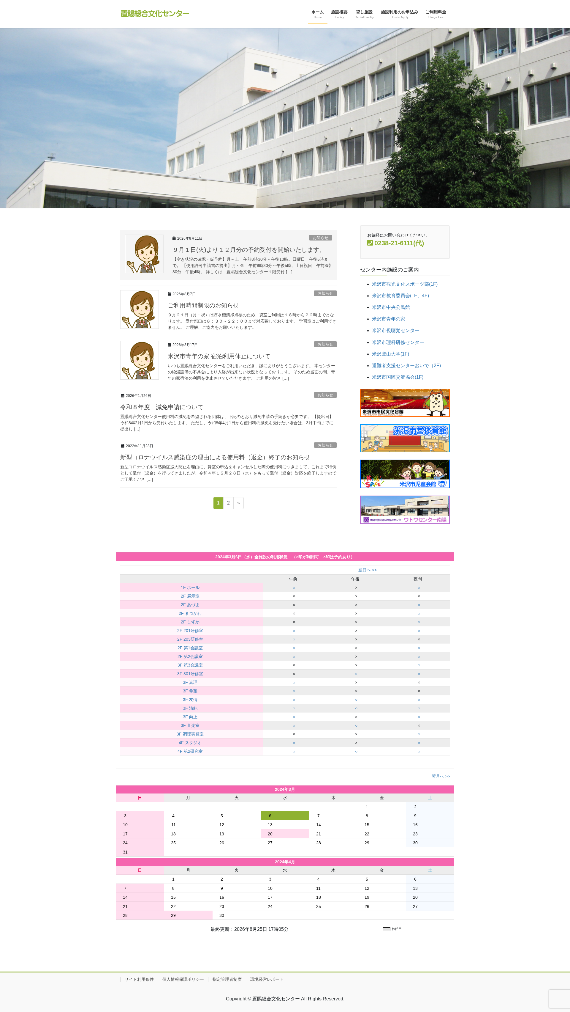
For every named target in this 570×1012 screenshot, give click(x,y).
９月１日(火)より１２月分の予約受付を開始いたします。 (248, 249)
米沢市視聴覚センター (395, 330)
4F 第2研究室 (190, 751)
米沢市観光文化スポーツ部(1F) (405, 284)
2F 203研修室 (190, 639)
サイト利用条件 (139, 979)
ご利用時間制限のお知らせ (203, 305)
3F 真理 (190, 682)
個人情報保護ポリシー (183, 979)
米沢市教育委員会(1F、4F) (400, 295)
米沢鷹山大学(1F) (390, 353)
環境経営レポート (267, 979)
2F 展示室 (190, 596)
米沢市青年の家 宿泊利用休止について (219, 356)
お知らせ (320, 237)
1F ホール (190, 587)
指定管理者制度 (227, 979)
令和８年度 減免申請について (161, 407)
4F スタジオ (190, 742)
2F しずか (190, 622)
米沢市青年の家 (388, 318)
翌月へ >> (441, 776)
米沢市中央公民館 (391, 307)
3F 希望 (190, 691)
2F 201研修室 (190, 630)
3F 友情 (190, 699)
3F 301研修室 (190, 673)
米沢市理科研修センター (398, 342)
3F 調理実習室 (190, 734)
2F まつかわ (190, 613)
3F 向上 (190, 716)
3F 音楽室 (190, 725)
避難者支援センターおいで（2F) (406, 365)
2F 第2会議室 (190, 656)
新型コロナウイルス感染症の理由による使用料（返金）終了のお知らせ (215, 457)
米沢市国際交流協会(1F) (397, 377)
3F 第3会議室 (190, 665)
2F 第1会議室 (190, 647)
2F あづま (190, 604)
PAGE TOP (552, 976)
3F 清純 (190, 708)
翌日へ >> (367, 570)
